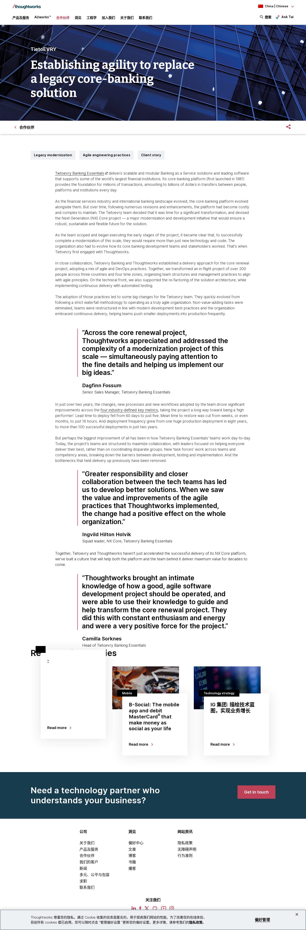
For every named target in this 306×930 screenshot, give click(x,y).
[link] (256, 792)
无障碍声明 (187, 849)
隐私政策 (185, 843)
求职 (83, 881)
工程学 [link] (92, 18)
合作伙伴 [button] (63, 18)
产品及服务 (89, 849)
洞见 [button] (78, 18)
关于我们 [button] (127, 18)
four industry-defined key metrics (129, 410)
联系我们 (87, 887)
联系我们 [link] (145, 18)
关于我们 (87, 843)
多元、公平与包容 (94, 875)
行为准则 (185, 855)
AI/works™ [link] (42, 17)
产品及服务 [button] (20, 18)
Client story (151, 155)
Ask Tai (287, 17)
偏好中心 (135, 843)
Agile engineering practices (106, 155)
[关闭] (296, 914)
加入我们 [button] (108, 18)
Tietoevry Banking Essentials (79, 173)
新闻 (83, 868)
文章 (132, 849)
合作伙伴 (87, 855)
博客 (132, 855)
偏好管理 (262, 920)
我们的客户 (89, 862)
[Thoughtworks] (26, 4)
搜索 (268, 17)
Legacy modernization (53, 155)
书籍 (132, 862)
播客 (132, 868)
